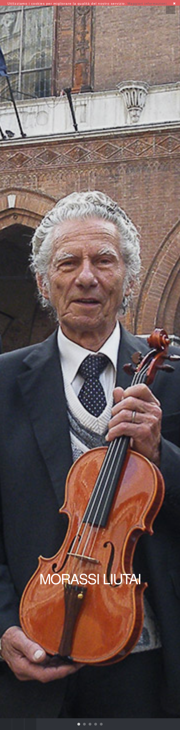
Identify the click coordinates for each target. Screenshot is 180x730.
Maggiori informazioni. (148, 3)
